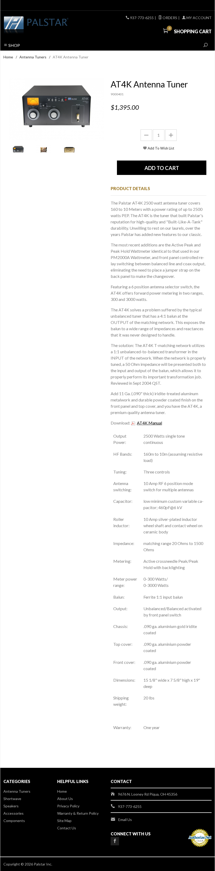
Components (14, 820)
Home (8, 57)
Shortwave (12, 798)
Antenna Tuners (32, 57)
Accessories (13, 813)
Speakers (11, 806)
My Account (199, 17)
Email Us (125, 819)
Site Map (64, 820)
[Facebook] (115, 841)
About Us (65, 798)
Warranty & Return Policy (78, 813)
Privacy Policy (68, 806)
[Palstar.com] (43, 25)
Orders (169, 17)
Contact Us (66, 828)
